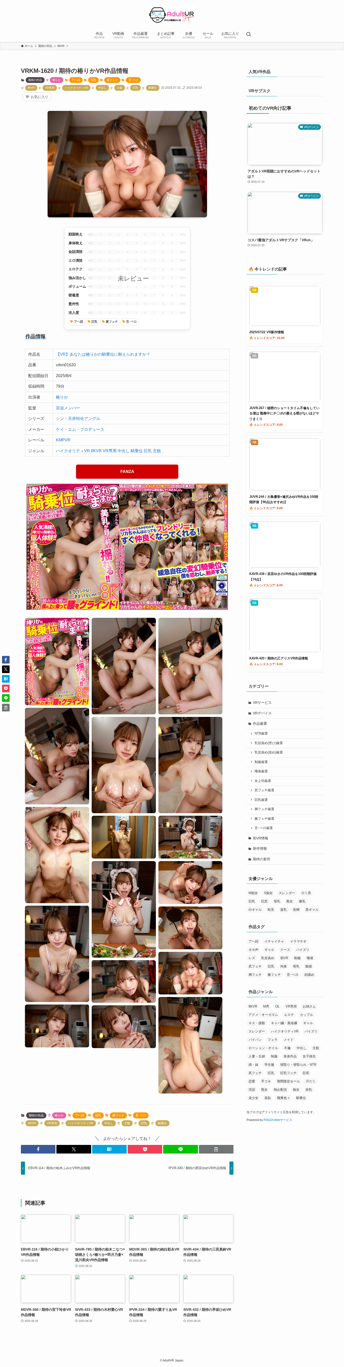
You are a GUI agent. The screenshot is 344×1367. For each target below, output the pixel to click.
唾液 (310, 958)
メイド (288, 1040)
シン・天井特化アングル (78, 418)
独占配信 (280, 1089)
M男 (266, 1006)
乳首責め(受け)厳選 (269, 743)
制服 (297, 958)
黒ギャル (312, 910)
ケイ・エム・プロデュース (80, 429)
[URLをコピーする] (216, 1149)
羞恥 (267, 1098)
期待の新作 (261, 859)
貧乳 (283, 910)
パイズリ (302, 950)
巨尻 (264, 901)
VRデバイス (262, 713)
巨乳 (93, 79)
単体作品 (290, 1056)
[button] (38, 1149)
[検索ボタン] (248, 35)
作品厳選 (260, 723)
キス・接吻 (257, 1023)
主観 (119, 87)
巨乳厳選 (261, 800)
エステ (289, 1015)
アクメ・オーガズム (263, 1015)
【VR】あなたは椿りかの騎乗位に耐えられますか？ (103, 354)
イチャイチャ (274, 941)
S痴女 (268, 893)
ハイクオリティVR (76, 87)
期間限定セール (288, 1081)
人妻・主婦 (257, 1056)
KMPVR (63, 440)
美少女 (253, 1098)
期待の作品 (35, 79)
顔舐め (309, 975)
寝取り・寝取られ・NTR (298, 1065)
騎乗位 (153, 87)
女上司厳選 (263, 781)
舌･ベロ (133, 79)
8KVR (31, 87)
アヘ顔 (76, 79)
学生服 (269, 1065)
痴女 (296, 1089)
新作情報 (260, 848)
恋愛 (252, 1081)
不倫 (287, 1048)
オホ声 (253, 950)
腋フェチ (112, 79)
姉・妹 (253, 1065)
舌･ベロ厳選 (264, 828)
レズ (252, 958)
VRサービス (262, 703)
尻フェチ (255, 966)
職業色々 (283, 1098)
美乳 (308, 1089)
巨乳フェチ (288, 1073)
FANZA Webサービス (278, 1120)
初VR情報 (260, 838)
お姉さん (309, 1006)
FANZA (127, 471)
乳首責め (267, 958)
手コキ (266, 1081)
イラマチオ (298, 941)
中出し (102, 87)
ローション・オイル (263, 1048)
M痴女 (253, 893)
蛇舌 (271, 910)
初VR (284, 958)
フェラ (273, 1040)
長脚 (296, 910)
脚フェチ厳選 (264, 809)
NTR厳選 (261, 733)
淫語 (252, 1089)
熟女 (289, 901)
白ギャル (255, 910)
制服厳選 (261, 762)
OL (277, 1006)
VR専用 (49, 87)
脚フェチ (255, 975)
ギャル (269, 950)
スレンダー (287, 893)
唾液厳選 (261, 771)
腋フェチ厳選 (264, 819)
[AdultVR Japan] (172, 15)
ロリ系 (306, 893)
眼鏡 (308, 966)
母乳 (277, 901)
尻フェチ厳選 (264, 790)
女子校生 (309, 1056)
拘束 (283, 966)
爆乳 (302, 901)
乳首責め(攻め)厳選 (269, 752)
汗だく (311, 1081)
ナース (285, 950)
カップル (306, 1015)
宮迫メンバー (68, 408)
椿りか (56, 79)
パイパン (255, 1040)
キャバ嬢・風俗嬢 (284, 1023)
